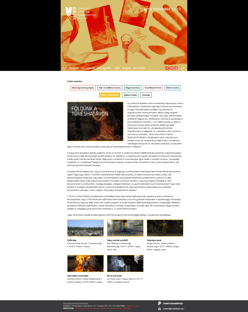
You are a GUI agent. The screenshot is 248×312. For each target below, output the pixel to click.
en (182, 68)
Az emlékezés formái (153, 87)
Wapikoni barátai (130, 95)
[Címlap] (68, 13)
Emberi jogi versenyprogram (83, 87)
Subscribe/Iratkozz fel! (173, 308)
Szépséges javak (154, 240)
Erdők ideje (71, 240)
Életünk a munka (172, 87)
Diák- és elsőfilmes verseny (110, 87)
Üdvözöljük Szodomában (77, 275)
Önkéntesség (105, 308)
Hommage (146, 95)
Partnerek (139, 68)
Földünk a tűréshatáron (110, 95)
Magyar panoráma (133, 87)
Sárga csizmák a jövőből (117, 240)
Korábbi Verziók (90, 308)
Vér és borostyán (114, 275)
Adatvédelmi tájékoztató (122, 308)
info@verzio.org (131, 306)
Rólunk (78, 308)
